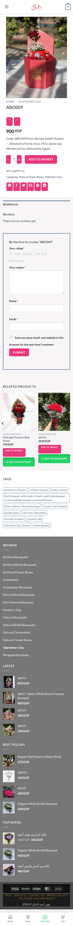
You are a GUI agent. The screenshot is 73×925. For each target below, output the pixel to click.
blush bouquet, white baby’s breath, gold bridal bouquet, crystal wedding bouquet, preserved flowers (35, 498)
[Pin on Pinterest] (37, 186)
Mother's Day (12, 610)
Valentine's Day (29, 101)
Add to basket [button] (14, 450)
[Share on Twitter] (23, 186)
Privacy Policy (57, 895)
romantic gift (34, 519)
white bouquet (42, 525)
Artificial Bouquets (15, 557)
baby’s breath (59, 489)
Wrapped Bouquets (16, 655)
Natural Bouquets (15, 617)
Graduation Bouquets (17, 587)
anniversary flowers (15, 489)
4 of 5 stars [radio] (40, 254)
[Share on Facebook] (16, 186)
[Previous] (3, 431)
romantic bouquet (14, 519)
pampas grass (11, 512)
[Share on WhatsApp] (9, 186)
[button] (6, 7)
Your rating (17, 248)
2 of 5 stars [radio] (17, 254)
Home (10, 101)
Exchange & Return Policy (37, 898)
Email (13, 319)
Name (13, 301)
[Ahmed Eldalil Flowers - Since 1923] (36, 6)
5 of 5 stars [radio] (16, 261)
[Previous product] (17, 121)
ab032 (42, 437)
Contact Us (36, 895)
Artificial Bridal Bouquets (20, 564)
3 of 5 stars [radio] (27, 254)
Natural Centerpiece (16, 632)
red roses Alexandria (34, 512)
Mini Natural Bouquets (18, 602)
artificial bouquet (39, 489)
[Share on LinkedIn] (44, 186)
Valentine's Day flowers (17, 525)
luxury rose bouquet (55, 506)
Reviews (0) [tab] (10, 204)
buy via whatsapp (20, 462)
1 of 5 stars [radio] (10, 254)
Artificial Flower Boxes (18, 572)
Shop (8, 895)
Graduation (10, 579)
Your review (17, 267)
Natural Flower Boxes (31, 177)
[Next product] (9, 121)
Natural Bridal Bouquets (19, 625)
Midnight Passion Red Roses (16, 439)
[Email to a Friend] (30, 186)
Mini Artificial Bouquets (19, 594)
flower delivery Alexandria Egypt (22, 506)
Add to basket (41, 159)
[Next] (70, 431)
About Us (20, 895)
